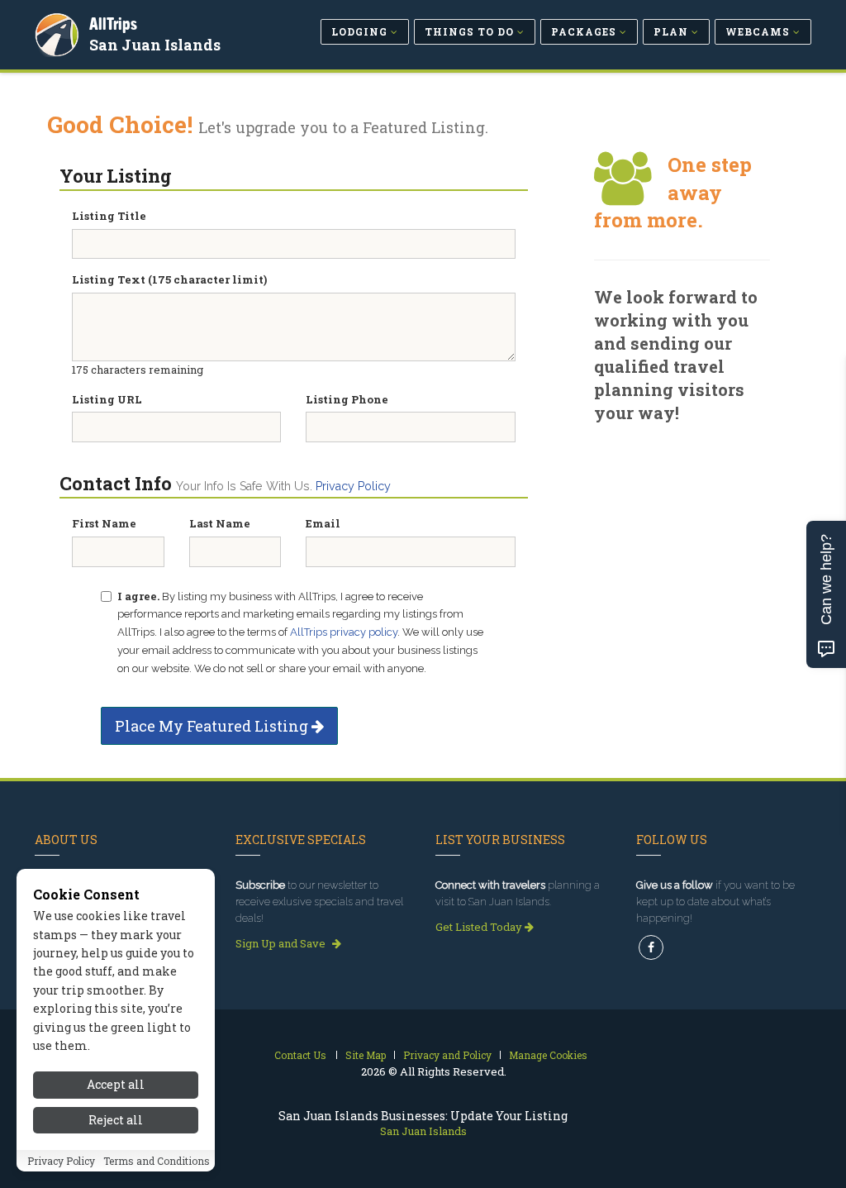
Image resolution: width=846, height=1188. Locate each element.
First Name (104, 523)
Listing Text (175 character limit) (169, 279)
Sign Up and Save (281, 943)
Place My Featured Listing (213, 726)
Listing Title (109, 215)
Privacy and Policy (447, 1055)
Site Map (365, 1055)
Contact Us (300, 1055)
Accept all (116, 1084)
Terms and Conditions (156, 1160)
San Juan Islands (155, 45)
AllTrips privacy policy (343, 632)
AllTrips (113, 23)
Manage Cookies (548, 1055)
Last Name (219, 523)
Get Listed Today (480, 926)
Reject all (115, 1120)
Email (323, 523)
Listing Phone (347, 399)
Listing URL (107, 399)
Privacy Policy (353, 486)
